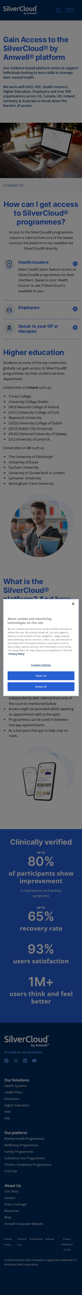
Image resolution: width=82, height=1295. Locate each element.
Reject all (41, 675)
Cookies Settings (41, 664)
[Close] (73, 603)
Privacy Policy (16, 653)
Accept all (41, 686)
